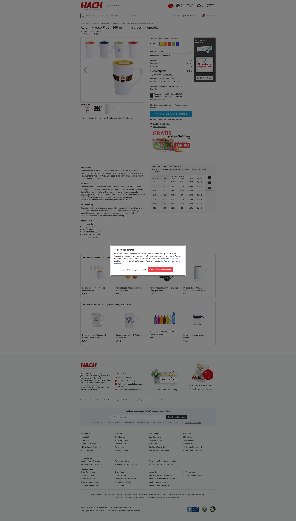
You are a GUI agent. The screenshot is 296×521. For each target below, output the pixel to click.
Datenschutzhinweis (171, 261)
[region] (148, 260)
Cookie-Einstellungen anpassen (133, 269)
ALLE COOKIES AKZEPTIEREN (160, 269)
